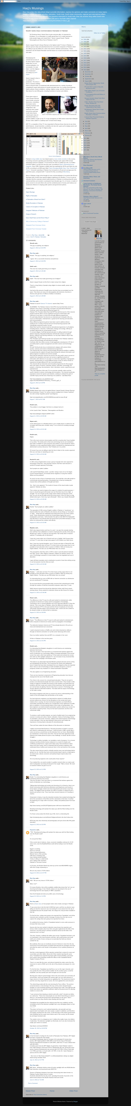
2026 (85, 39)
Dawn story (38, 903)
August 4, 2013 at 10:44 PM (38, 248)
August (87, 81)
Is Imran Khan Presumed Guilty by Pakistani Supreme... (94, 117)
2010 (85, 143)
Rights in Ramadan (31, 195)
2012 (85, 138)
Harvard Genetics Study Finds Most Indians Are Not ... (95, 99)
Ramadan (43, 237)
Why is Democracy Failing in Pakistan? (37, 221)
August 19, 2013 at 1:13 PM (38, 896)
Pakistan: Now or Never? (90, 196)
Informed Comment (89, 180)
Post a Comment (33, 1083)
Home (52, 1091)
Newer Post (30, 1091)
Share (83, 26)
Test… (85, 205)
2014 (85, 67)
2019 (85, 55)
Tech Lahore (87, 203)
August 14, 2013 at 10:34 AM (38, 564)
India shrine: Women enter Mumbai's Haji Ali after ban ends (92, 160)
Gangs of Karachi (31, 214)
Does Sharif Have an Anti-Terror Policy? (37, 218)
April (86, 128)
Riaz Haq (32, 253)
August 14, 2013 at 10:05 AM (38, 499)
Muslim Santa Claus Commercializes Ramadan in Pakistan (95, 114)
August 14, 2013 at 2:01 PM (38, 640)
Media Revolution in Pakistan (34, 203)
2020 (85, 53)
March (87, 130)
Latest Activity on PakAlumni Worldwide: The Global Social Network (92, 185)
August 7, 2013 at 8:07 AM (37, 399)
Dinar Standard (88, 165)
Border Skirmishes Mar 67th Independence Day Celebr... (93, 106)
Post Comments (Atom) (40, 1094)
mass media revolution (60, 159)
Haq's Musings (33, 8)
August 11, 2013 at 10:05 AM (38, 416)
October (87, 76)
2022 (85, 48)
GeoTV (32, 237)
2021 (85, 51)
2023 (85, 46)
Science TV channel (46, 303)
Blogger (75, 1101)
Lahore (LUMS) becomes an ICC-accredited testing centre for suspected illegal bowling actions (92, 171)
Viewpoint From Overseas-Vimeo (36, 225)
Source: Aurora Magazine (55, 156)
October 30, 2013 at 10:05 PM (38, 1028)
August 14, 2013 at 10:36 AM (38, 592)
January (87, 135)
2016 (85, 62)
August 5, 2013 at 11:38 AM (38, 296)
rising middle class (37, 159)
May (86, 126)
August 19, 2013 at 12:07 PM (38, 873)
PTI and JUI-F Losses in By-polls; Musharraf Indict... (94, 87)
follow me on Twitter (99, 33)
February (87, 133)
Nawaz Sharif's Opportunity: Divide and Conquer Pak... (94, 83)
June (86, 123)
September (88, 78)
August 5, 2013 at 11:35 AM (38, 271)
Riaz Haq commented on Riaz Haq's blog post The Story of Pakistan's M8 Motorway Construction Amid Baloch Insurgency (93, 190)
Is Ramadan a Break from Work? (35, 199)
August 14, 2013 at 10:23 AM (38, 522)
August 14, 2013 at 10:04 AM (38, 454)
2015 (85, 65)
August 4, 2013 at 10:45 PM (38, 261)
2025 (85, 41)
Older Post (73, 1091)
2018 (85, 58)
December (88, 71)
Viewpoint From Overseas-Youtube (36, 229)
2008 (85, 147)
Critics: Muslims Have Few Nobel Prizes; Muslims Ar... (94, 102)
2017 (85, 60)
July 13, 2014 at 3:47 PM (37, 1060)
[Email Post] (48, 235)
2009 (85, 145)
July (86, 121)
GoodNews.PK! (88, 168)
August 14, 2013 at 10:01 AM (38, 429)
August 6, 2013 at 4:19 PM (37, 382)
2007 (85, 150)
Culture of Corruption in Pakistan (35, 206)
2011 (85, 140)
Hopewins (33, 829)
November (88, 74)
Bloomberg (66, 171)
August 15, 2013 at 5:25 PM (38, 824)
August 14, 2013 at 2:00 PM (38, 612)
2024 (85, 44)
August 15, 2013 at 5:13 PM (38, 769)
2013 (85, 69)
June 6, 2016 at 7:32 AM (37, 1079)
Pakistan (37, 237)
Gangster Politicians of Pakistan (35, 210)
